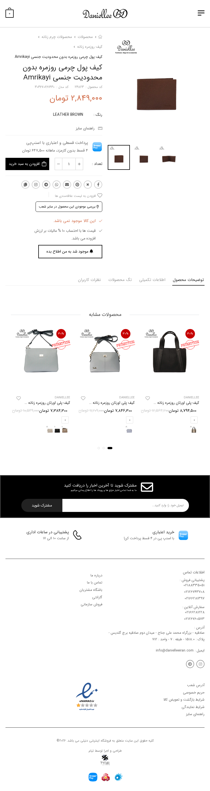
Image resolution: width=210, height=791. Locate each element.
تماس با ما (94, 583)
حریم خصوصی (194, 692)
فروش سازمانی (91, 604)
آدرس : (199, 627)
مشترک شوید (42, 505)
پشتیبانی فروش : (192, 580)
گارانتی (97, 597)
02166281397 (195, 599)
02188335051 (194, 585)
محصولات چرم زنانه (57, 37)
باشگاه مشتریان (91, 590)
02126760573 (194, 619)
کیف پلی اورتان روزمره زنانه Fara (44, 403)
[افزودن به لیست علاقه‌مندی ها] (147, 398)
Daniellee (191, 397)
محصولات (85, 37)
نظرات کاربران (89, 280)
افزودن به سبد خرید (24, 164)
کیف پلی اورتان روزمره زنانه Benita (172, 403)
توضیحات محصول (188, 280)
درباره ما (96, 575)
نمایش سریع (169, 385)
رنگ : (98, 115)
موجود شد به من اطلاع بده (67, 251)
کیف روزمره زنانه (89, 47)
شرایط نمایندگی (193, 707)
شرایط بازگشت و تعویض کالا (184, 700)
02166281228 (195, 612)
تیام (91, 750)
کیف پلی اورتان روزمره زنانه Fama (108, 403)
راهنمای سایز (86, 128)
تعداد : (97, 164)
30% (190, 333)
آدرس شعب (196, 685)
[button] (110, 448)
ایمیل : (199, 650)
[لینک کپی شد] (25, 184)
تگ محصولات (120, 280)
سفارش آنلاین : (193, 607)
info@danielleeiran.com (175, 650)
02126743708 (194, 592)
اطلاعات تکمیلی (152, 280)
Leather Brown (68, 115)
